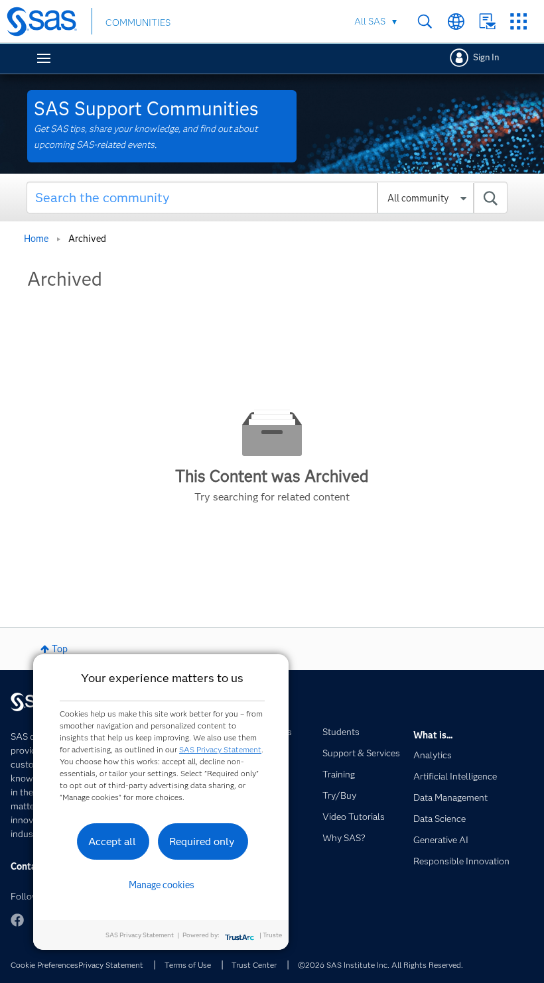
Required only (202, 841)
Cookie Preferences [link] (44, 965)
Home (36, 239)
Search (425, 21)
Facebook (17, 920)
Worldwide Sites (456, 21)
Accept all (112, 841)
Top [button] (60, 649)
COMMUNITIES (137, 23)
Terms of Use (188, 965)
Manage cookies (161, 885)
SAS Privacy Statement (220, 749)
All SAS (369, 21)
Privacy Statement (110, 965)
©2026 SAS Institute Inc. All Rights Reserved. (380, 965)
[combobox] (267, 197)
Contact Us (487, 21)
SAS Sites (518, 21)
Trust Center (254, 965)
